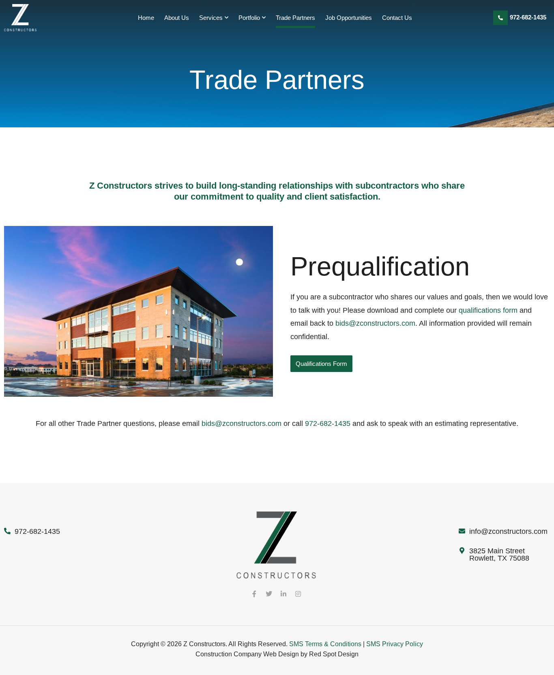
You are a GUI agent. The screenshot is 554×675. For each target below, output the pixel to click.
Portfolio (249, 17)
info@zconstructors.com (508, 531)
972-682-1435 (528, 17)
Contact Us (397, 17)
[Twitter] (269, 594)
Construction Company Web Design (247, 654)
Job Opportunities (348, 17)
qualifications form (488, 310)
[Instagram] (298, 594)
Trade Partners (295, 17)
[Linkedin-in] (283, 594)
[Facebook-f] (254, 594)
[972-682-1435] (500, 18)
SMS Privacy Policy (394, 644)
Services (211, 17)
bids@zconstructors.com (375, 323)
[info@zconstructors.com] (462, 531)
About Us (176, 17)
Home (146, 17)
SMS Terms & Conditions (325, 644)
